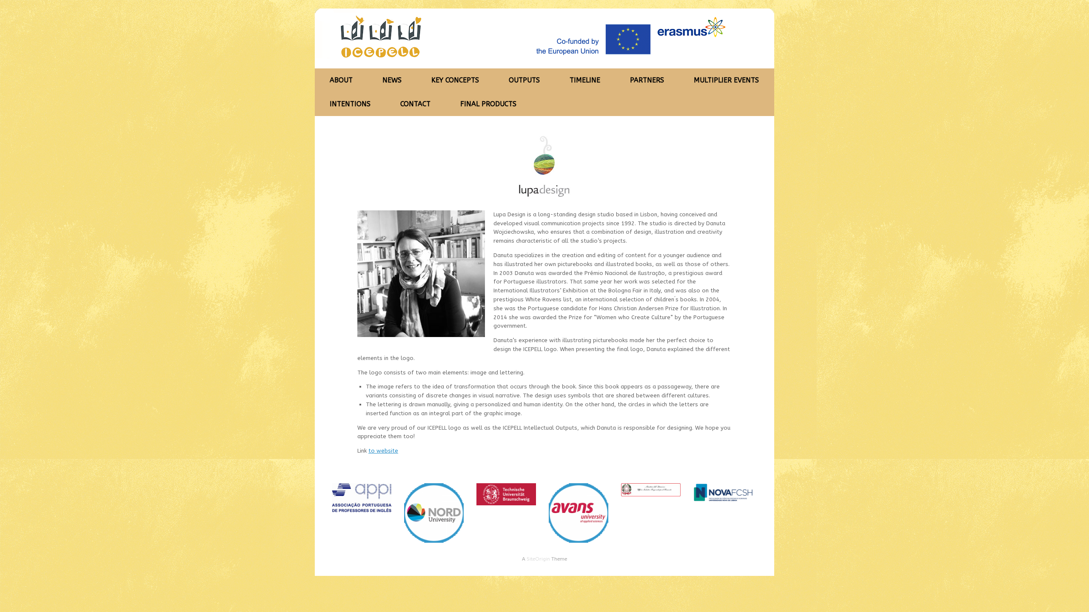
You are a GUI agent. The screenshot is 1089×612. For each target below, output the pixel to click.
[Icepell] (532, 38)
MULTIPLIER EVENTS (726, 80)
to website (383, 451)
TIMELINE (585, 80)
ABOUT (341, 80)
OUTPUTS (524, 80)
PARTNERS (647, 80)
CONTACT (415, 104)
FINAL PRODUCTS (488, 104)
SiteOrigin (538, 559)
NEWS (392, 80)
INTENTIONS (350, 104)
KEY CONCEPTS (455, 80)
